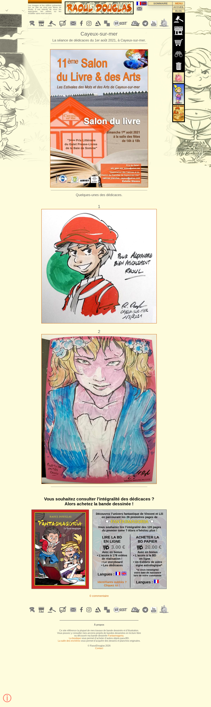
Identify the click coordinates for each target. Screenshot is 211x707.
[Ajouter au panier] (103, 547)
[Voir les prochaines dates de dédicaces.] (45, 1)
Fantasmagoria (115, 635)
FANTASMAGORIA (129, 521)
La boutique (75, 638)
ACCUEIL (178, 7)
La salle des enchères (69, 641)
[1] (178, 66)
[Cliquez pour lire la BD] (60, 587)
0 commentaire (99, 595)
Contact (99, 648)
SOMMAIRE (160, 3)
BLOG (178, 11)
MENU (179, 3)
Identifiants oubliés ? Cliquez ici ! (112, 583)
